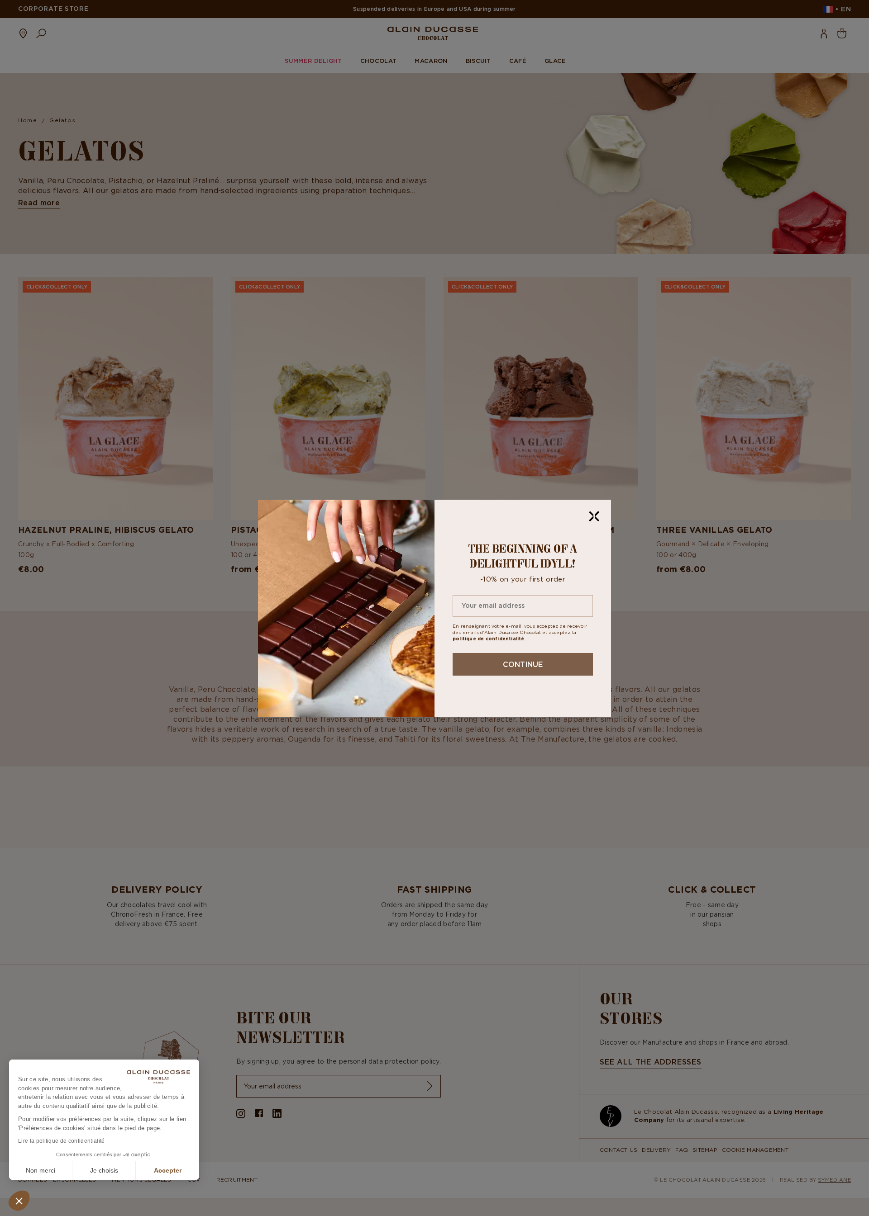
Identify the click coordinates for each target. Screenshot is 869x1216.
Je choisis (104, 1170)
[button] (19, 1200)
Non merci (40, 1170)
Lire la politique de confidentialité (61, 1141)
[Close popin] (594, 516)
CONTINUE (523, 664)
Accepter (167, 1170)
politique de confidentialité (489, 639)
